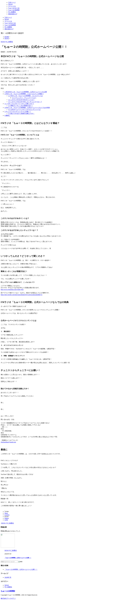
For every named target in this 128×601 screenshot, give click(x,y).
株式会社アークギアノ (8, 598)
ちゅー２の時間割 (8, 591)
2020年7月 (7, 577)
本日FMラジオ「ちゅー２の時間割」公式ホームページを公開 (25, 92)
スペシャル (8, 21)
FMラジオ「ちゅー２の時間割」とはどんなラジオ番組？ (24, 94)
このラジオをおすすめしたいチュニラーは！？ (25, 101)
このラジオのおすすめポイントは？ (21, 99)
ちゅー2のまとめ (10, 23)
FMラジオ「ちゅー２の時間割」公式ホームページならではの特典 (27, 107)
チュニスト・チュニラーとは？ (24, 98)
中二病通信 (8, 27)
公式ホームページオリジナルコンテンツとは (24, 109)
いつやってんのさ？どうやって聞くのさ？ (19, 103)
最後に (7, 115)
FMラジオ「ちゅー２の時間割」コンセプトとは (25, 96)
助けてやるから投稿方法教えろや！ (21, 113)
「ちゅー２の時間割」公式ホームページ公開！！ (17, 557)
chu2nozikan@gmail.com (8, 442)
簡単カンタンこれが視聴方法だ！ (20, 105)
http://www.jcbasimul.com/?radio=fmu (12, 289)
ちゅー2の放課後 (10, 25)
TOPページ (8, 17)
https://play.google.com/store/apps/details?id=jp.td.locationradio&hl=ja (21, 294)
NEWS (6, 19)
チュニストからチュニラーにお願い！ (17, 111)
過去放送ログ (8, 29)
